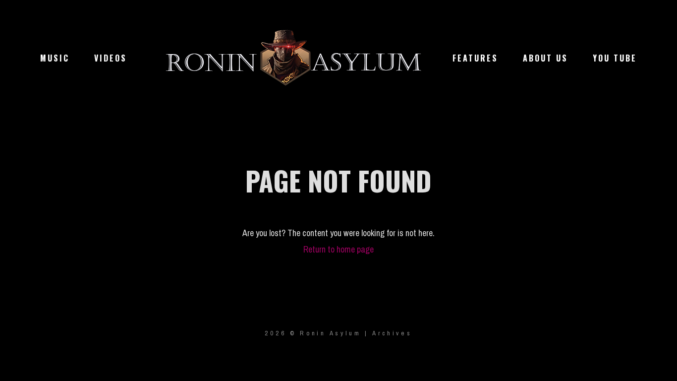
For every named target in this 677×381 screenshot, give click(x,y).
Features (475, 58)
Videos (110, 58)
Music (54, 58)
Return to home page (338, 249)
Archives (392, 333)
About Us (545, 58)
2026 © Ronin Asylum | (318, 333)
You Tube (615, 58)
